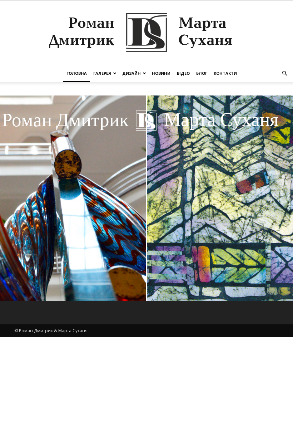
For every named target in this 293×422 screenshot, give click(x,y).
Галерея (102, 73)
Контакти (225, 73)
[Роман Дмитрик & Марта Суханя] (146, 32)
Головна (76, 73)
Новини (161, 73)
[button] (284, 73)
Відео (183, 73)
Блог (201, 73)
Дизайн (131, 73)
